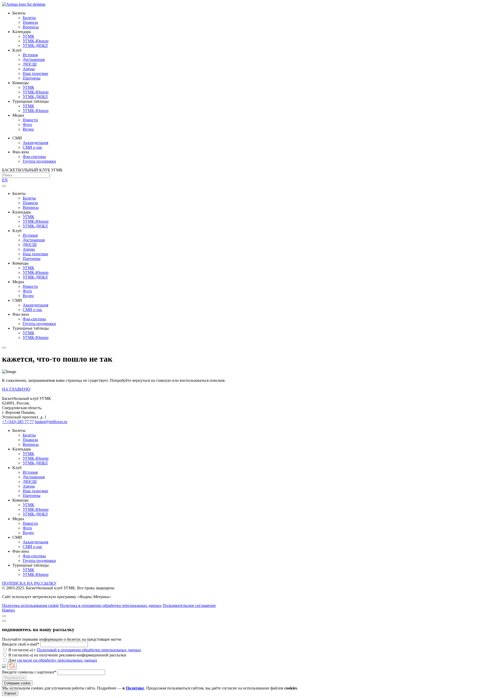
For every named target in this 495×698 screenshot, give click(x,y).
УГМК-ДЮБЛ (35, 45)
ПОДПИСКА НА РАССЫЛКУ (29, 583)
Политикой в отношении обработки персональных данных (89, 650)
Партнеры (31, 78)
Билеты (29, 17)
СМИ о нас (32, 147)
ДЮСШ (30, 64)
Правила (30, 22)
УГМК (28, 36)
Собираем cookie (17, 683)
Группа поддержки (39, 161)
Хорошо (10, 693)
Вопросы (31, 27)
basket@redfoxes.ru (51, 421)
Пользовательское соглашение (189, 605)
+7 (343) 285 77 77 (18, 421)
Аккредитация (35, 142)
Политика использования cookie (30, 605)
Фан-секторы (34, 156)
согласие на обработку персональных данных (57, 660)
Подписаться (14, 678)
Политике (135, 688)
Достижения (34, 59)
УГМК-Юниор (35, 41)
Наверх (8, 610)
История (30, 55)
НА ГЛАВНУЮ (16, 389)
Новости (30, 120)
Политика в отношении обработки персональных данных (111, 605)
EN (5, 180)
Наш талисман (35, 73)
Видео (28, 129)
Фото (27, 124)
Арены (29, 69)
